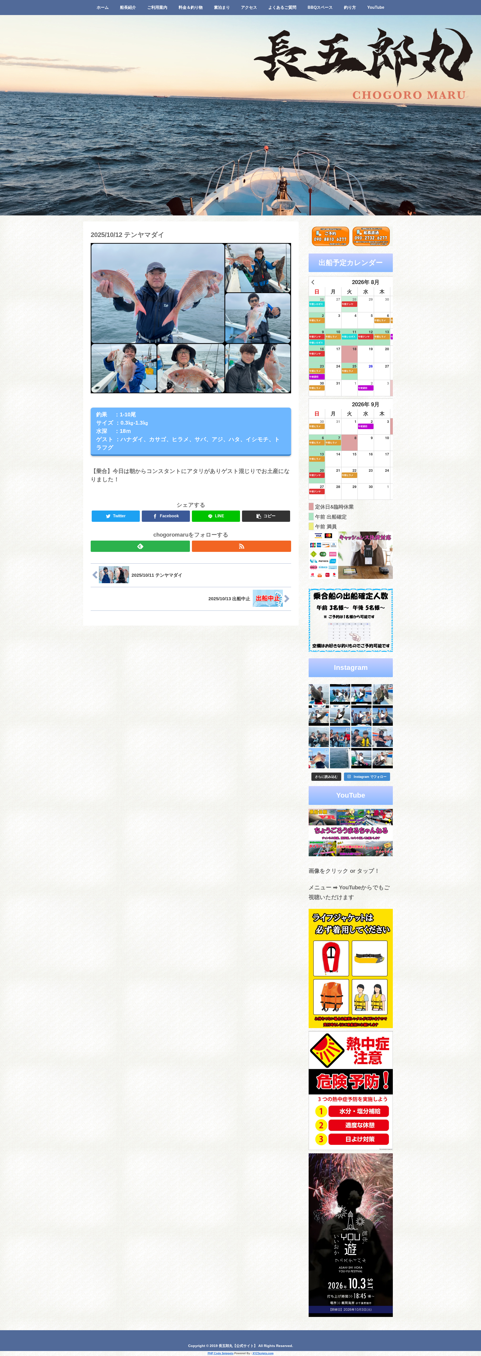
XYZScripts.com (263, 1353)
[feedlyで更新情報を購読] (140, 546)
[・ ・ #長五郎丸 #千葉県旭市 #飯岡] (319, 694)
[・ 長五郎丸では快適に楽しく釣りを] (383, 737)
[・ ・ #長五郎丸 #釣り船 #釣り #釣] (383, 758)
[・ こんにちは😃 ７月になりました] (340, 758)
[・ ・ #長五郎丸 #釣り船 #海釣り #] (340, 715)
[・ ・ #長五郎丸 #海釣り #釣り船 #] (383, 694)
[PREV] (313, 282)
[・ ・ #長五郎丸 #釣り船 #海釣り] (319, 715)
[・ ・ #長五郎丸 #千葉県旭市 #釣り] (361, 715)
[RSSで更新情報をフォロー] (241, 546)
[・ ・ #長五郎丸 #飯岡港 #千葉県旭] (319, 737)
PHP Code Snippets (220, 1353)
